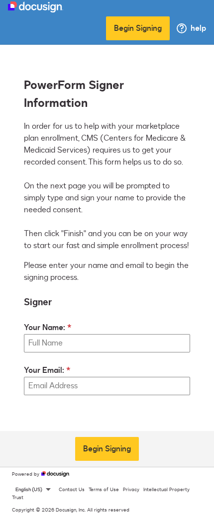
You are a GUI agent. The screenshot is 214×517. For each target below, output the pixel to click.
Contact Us (72, 489)
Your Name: (44, 327)
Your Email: (44, 370)
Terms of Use (104, 489)
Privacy (131, 489)
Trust (17, 497)
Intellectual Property (166, 489)
